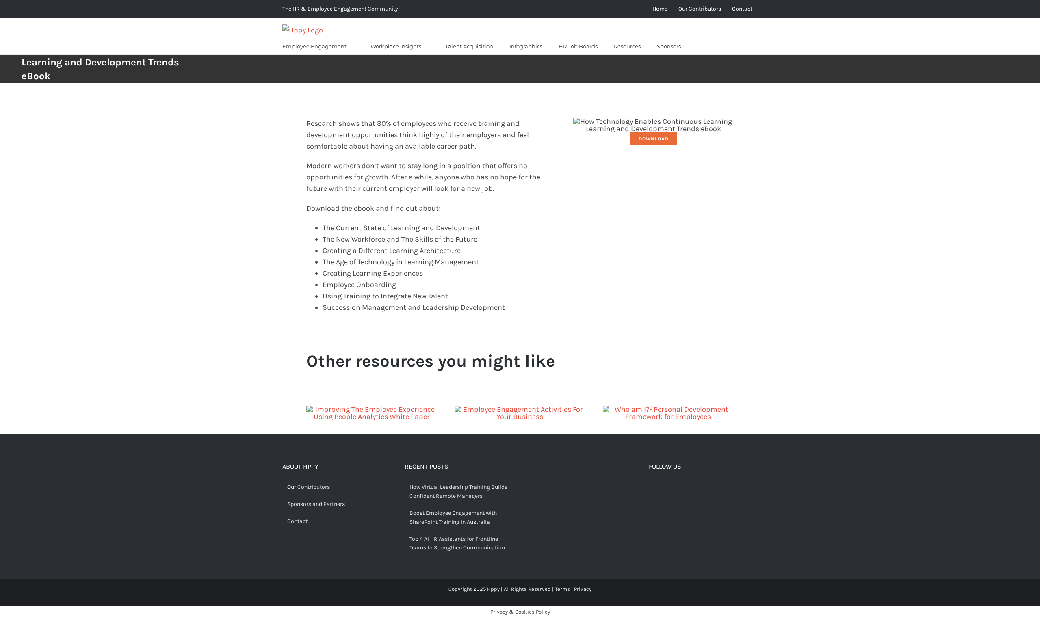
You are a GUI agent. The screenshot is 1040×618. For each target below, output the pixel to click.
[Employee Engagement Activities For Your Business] (520, 409)
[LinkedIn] (690, 488)
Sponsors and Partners (316, 504)
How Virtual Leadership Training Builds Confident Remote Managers (458, 491)
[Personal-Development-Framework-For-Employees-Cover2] (668, 409)
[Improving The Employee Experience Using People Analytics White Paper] (372, 409)
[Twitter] (664, 488)
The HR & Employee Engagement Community (340, 8)
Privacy (583, 589)
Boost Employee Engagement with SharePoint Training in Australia (453, 517)
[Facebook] (652, 488)
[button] (699, 46)
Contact (297, 521)
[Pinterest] (677, 488)
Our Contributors (308, 487)
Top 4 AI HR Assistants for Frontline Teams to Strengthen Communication (457, 543)
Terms (562, 589)
